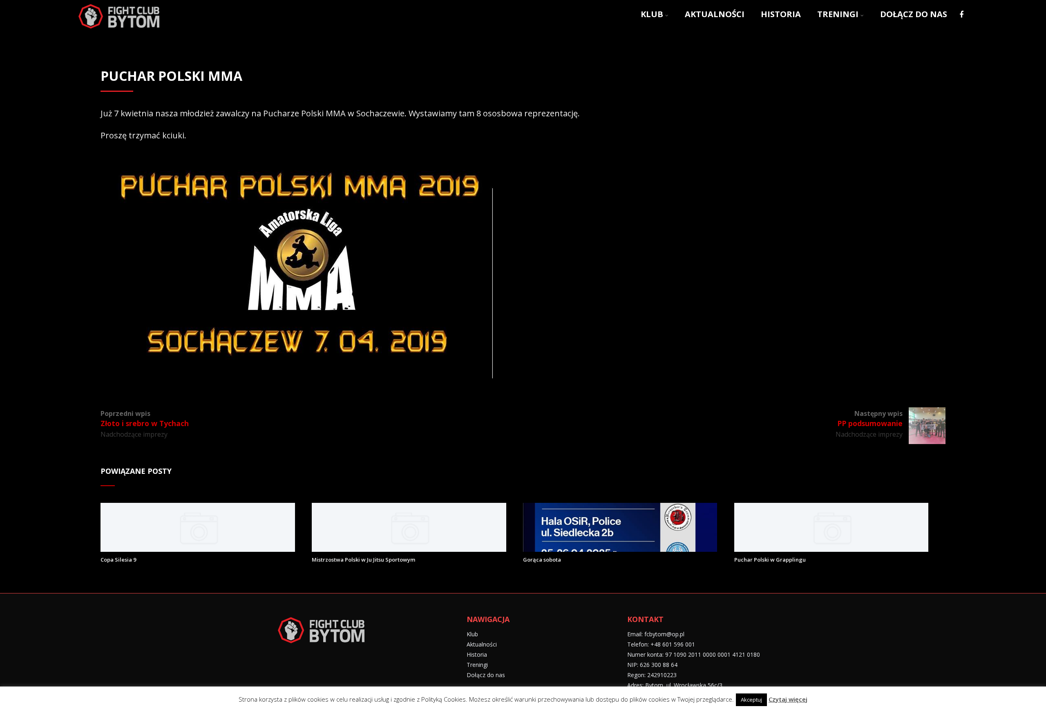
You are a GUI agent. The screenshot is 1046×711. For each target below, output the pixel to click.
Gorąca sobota (542, 559)
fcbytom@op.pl (664, 634)
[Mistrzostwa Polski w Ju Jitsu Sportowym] (409, 548)
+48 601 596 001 (672, 644)
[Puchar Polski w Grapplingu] (831, 548)
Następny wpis (870, 418)
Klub (652, 14)
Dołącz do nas (913, 14)
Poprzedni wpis (145, 418)
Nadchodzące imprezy (134, 434)
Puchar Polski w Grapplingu (770, 559)
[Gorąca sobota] (620, 548)
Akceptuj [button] (751, 699)
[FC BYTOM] (118, 29)
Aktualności (714, 14)
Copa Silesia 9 (118, 559)
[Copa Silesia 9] (198, 548)
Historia (781, 14)
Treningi (837, 14)
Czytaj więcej (788, 699)
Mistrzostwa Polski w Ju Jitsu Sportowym (363, 559)
